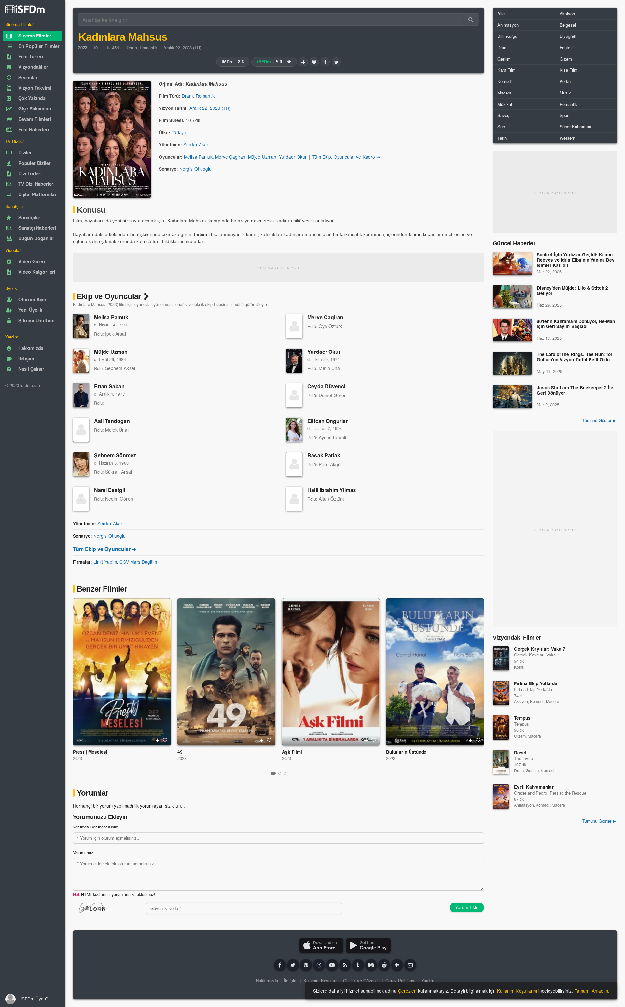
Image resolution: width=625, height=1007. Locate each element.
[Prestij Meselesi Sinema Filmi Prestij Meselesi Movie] (122, 671)
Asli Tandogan (112, 420)
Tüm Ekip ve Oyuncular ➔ (104, 549)
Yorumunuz (83, 853)
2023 (77, 758)
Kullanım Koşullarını (517, 990)
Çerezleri (407, 990)
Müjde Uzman (262, 156)
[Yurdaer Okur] (294, 361)
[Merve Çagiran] (294, 326)
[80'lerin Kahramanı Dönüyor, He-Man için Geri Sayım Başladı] (512, 330)
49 (180, 752)
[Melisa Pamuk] (81, 326)
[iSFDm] (25, 9)
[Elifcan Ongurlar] (294, 430)
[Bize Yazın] (410, 965)
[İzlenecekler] (303, 61)
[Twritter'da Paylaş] (336, 61)
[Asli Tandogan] (81, 430)
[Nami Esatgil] (81, 499)
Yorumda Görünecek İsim (95, 827)
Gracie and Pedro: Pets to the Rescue (550, 793)
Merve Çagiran (230, 156)
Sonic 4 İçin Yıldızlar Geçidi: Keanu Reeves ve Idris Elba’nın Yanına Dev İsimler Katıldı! (576, 260)
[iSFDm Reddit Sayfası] (384, 965)
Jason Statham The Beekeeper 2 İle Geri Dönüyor (575, 390)
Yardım (427, 980)
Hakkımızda (267, 980)
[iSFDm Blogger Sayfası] (345, 965)
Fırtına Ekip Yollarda (535, 683)
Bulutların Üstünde (406, 752)
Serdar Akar (195, 144)
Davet (520, 752)
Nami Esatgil (109, 490)
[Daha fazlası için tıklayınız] (397, 965)
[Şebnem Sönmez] (81, 464)
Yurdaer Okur (293, 156)
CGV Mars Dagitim (138, 561)
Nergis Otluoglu (195, 168)
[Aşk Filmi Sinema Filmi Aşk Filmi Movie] (331, 671)
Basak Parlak (323, 455)
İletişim (291, 980)
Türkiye (179, 132)
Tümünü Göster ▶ (599, 420)
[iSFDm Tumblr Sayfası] (358, 965)
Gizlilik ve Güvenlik (361, 980)
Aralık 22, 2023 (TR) (182, 47)
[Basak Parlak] (294, 464)
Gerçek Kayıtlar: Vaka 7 (539, 649)
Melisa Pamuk (198, 156)
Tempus (522, 718)
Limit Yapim (105, 561)
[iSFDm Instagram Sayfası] (319, 965)
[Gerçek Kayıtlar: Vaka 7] (501, 658)
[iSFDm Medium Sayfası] (371, 965)
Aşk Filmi (292, 752)
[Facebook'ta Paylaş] (325, 61)
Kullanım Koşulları (320, 980)
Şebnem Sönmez (115, 455)
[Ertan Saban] (81, 395)
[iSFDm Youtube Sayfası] (332, 965)
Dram (132, 47)
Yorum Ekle (467, 907)
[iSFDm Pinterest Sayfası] (306, 965)
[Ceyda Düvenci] (294, 395)
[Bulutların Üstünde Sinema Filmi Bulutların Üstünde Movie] (435, 671)
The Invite (523, 758)
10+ (96, 47)
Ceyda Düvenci (326, 386)
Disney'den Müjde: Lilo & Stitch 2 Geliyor (572, 290)
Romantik (149, 47)
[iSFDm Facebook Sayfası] (280, 965)
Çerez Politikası (400, 980)
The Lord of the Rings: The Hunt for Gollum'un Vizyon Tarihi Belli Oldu (574, 357)
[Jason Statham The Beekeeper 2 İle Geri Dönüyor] (512, 396)
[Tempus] (501, 727)
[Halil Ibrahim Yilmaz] (294, 499)
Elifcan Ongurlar (327, 420)
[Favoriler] (314, 61)
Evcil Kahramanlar (534, 787)
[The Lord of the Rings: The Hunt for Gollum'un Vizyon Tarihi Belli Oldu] (512, 363)
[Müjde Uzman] (81, 361)
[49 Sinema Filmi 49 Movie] (226, 671)
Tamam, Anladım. (592, 990)
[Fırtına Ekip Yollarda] (501, 693)
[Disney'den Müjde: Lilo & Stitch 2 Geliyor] (512, 296)
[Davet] (501, 762)
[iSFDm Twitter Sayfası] (293, 965)
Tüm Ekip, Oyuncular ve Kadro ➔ (346, 156)
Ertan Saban (109, 386)
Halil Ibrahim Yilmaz (331, 490)
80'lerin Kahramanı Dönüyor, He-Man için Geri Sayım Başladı (576, 324)
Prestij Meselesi (90, 752)
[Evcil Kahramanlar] (501, 796)
